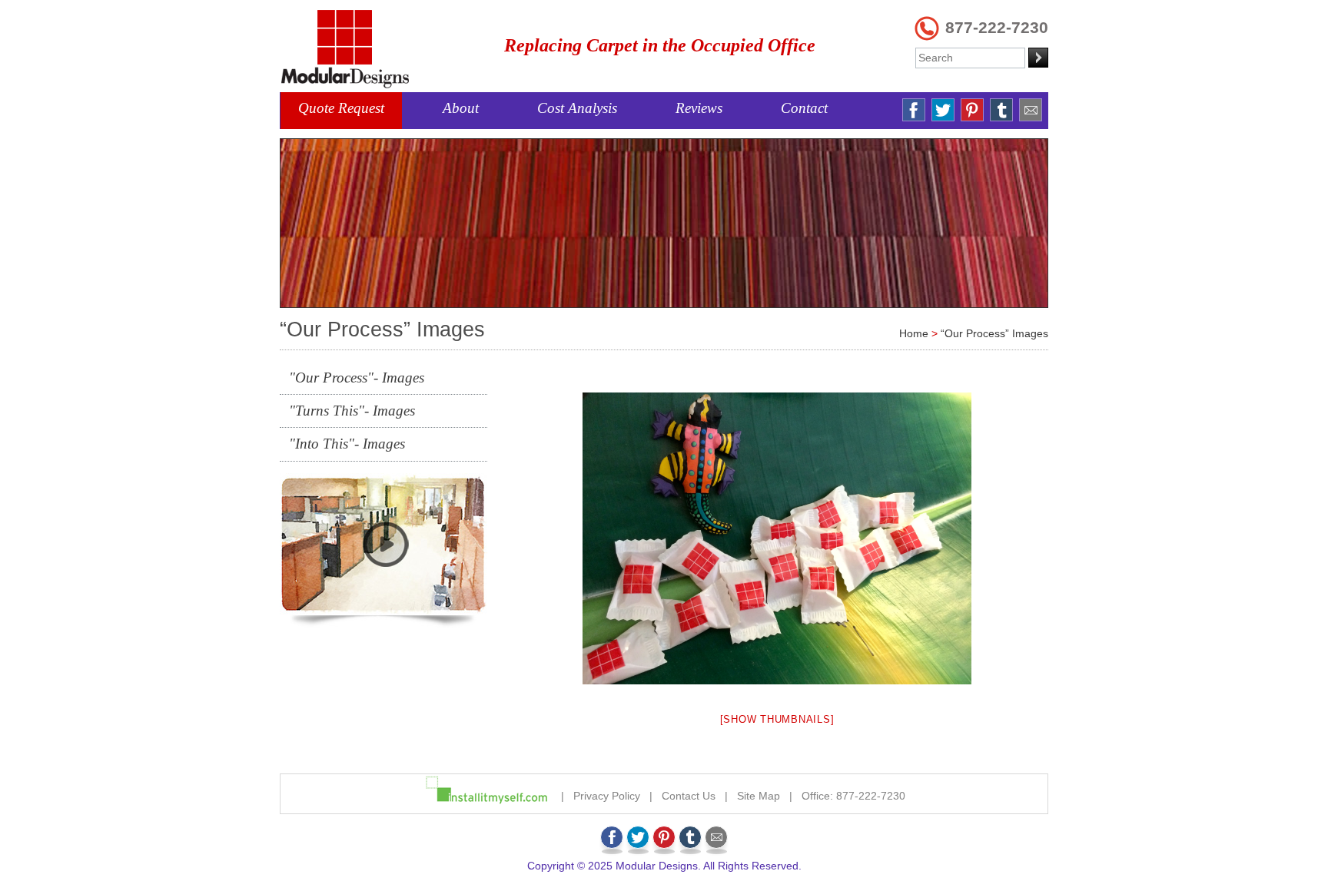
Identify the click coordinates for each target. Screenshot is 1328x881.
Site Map (758, 796)
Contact (804, 108)
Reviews (699, 108)
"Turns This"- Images (352, 410)
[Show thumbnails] (777, 719)
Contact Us (688, 796)
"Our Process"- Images (356, 377)
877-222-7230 (996, 27)
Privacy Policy (606, 796)
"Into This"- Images (347, 444)
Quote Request (341, 108)
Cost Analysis (577, 108)
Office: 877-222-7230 (853, 796)
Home (913, 333)
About (461, 108)
